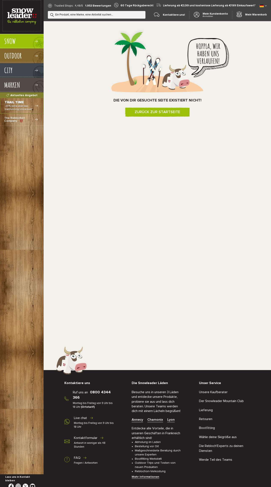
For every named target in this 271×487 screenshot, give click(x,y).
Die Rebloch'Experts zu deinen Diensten (221, 448)
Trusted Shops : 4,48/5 (68, 5)
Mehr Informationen (145, 476)
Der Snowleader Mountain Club (221, 401)
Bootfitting (207, 428)
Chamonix (155, 419)
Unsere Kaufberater (213, 392)
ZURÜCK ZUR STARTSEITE (157, 112)
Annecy (137, 419)
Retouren (205, 419)
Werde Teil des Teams (215, 459)
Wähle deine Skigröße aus (218, 437)
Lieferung (206, 410)
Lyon (171, 419)
